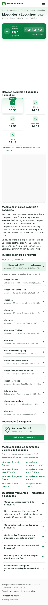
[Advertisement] (24, 65)
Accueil (5, 10)
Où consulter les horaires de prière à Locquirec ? (21, 526)
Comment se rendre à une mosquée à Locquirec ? (21, 546)
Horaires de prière (28, 591)
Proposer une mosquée (11, 596)
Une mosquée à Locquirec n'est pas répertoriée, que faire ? (21, 556)
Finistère (32, 10)
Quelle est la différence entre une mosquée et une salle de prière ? (19, 536)
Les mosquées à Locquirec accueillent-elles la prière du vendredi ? (21, 568)
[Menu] (43, 3)
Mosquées (14, 591)
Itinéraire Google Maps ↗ (24, 437)
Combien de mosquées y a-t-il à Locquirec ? (19, 503)
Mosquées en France (18, 10)
